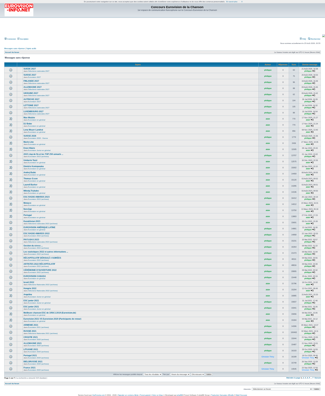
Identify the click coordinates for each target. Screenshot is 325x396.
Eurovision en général (36, 120)
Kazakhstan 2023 (32, 221)
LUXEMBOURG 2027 (34, 111)
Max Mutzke (29, 117)
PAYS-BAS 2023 (31, 239)
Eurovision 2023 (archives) (38, 156)
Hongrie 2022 (30, 288)
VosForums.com (98, 395)
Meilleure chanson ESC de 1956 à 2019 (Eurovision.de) (50, 313)
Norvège (28, 209)
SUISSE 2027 (30, 75)
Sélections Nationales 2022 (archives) (43, 285)
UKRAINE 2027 (31, 93)
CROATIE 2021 (31, 337)
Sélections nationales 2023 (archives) (42, 224)
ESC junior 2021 (31, 300)
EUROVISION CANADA (35, 276)
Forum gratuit (145, 395)
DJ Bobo (28, 124)
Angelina (28, 294)
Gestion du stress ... (33, 246)
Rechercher (315, 39)
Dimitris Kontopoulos (34, 166)
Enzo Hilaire (29, 148)
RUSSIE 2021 (30, 331)
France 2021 (30, 368)
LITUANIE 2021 (31, 349)
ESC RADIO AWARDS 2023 (37, 197)
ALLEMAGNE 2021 (33, 343)
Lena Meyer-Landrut (33, 130)
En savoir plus (231, 2)
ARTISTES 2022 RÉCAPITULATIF (39, 264)
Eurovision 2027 (34, 77)
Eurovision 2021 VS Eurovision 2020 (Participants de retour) (52, 319)
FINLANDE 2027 (31, 81)
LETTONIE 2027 (31, 105)
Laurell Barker (30, 185)
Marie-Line (29, 142)
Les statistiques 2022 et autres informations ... (46, 252)
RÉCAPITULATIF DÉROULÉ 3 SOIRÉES (42, 258)
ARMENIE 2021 (31, 325)
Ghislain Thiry (268, 357)
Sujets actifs (31, 48)
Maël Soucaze (241, 395)
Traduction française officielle (222, 395)
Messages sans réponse (14, 48)
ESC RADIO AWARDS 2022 (37, 233)
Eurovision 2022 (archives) (38, 236)
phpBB (179, 395)
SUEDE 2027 (30, 69)
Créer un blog (157, 395)
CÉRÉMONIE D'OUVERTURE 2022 (40, 270)
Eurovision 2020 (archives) (38, 339)
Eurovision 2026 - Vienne (38, 138)
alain (268, 119)
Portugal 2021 (30, 355)
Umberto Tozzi (30, 160)
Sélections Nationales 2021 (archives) (43, 333)
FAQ (304, 39)
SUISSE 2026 (30, 136)
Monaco (27, 203)
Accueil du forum (12, 52)
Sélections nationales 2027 (38, 71)
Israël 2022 (29, 282)
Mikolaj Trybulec (31, 191)
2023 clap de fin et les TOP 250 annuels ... (43, 154)
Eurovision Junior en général (39, 150)
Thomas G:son (31, 178)
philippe (268, 70)
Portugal (28, 215)
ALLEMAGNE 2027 (33, 87)
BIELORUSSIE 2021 (33, 361)
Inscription (23, 39)
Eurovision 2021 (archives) (38, 327)
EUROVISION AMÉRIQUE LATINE (39, 227)
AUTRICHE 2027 (31, 99)
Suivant (318, 378)
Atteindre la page (293, 378)
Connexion (11, 39)
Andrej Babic (30, 172)
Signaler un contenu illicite (128, 395)
